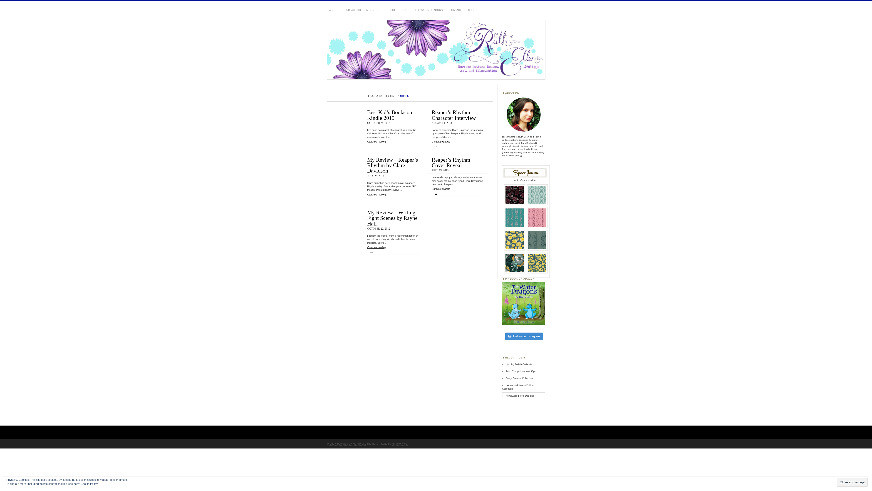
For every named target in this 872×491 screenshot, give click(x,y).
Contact (455, 10)
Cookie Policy (89, 484)
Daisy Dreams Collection (519, 378)
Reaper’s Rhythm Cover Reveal (451, 162)
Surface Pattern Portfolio (364, 10)
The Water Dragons (429, 10)
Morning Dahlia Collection (519, 364)
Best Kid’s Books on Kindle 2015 (389, 115)
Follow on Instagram (526, 336)
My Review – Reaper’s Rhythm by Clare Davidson (392, 165)
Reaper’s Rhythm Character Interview (454, 115)
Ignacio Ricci (400, 443)
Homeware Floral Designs (519, 395)
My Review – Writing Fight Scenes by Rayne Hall (392, 218)
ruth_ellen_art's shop (525, 180)
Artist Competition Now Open (521, 371)
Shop (471, 10)
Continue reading (376, 143)
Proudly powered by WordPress (346, 443)
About (333, 10)
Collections (399, 10)
